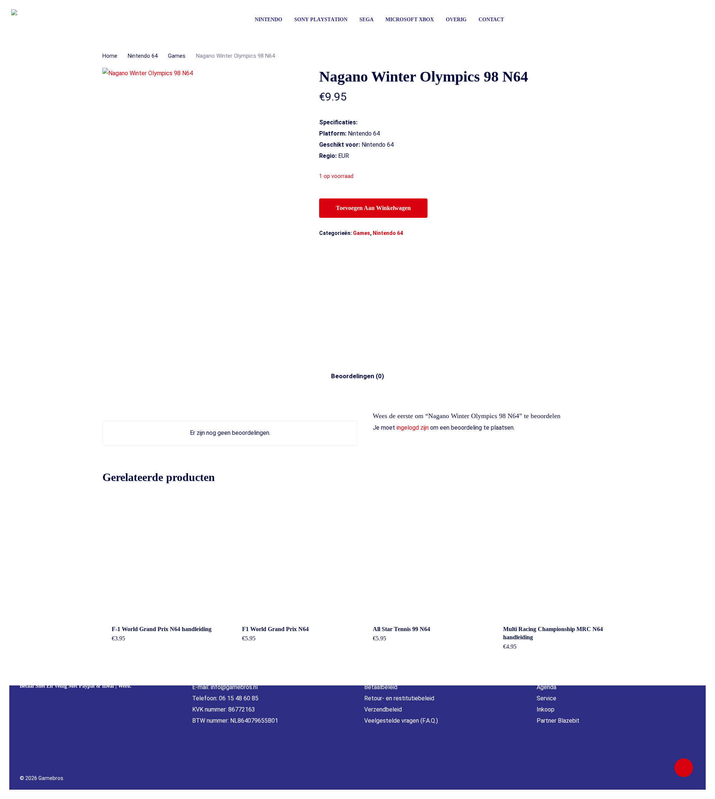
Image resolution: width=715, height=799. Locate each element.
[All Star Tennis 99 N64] (425, 554)
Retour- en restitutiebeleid (399, 698)
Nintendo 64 (143, 55)
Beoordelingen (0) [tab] (357, 376)
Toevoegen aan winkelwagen (373, 208)
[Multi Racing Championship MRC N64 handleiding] (555, 554)
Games (176, 55)
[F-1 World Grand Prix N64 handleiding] (164, 554)
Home (109, 55)
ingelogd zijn (413, 427)
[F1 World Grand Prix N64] (294, 554)
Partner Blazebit (558, 720)
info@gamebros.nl (234, 687)
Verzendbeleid (383, 709)
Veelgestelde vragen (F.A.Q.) (401, 720)
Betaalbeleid (380, 687)
